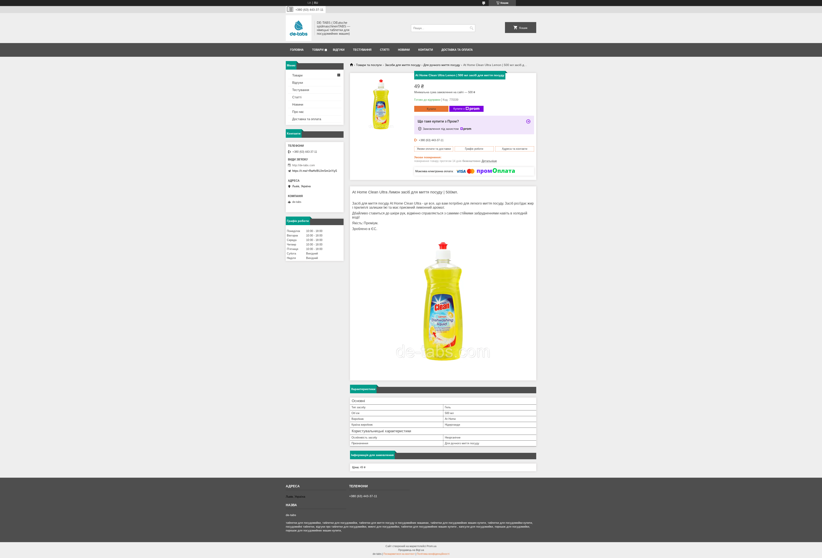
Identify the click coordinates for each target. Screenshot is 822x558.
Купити (431, 109)
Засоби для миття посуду (402, 65)
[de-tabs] (298, 28)
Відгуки (338, 49)
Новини (404, 49)
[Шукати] (471, 28)
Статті (384, 49)
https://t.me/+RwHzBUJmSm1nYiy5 (314, 170)
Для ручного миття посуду (441, 65)
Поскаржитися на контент (399, 553)
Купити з (459, 108)
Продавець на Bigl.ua (411, 550)
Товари (317, 49)
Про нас (298, 112)
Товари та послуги (369, 65)
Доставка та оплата (457, 49)
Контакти (425, 49)
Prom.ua (431, 546)
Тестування (362, 49)
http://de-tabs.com (303, 165)
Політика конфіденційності (433, 553)
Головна (297, 49)
